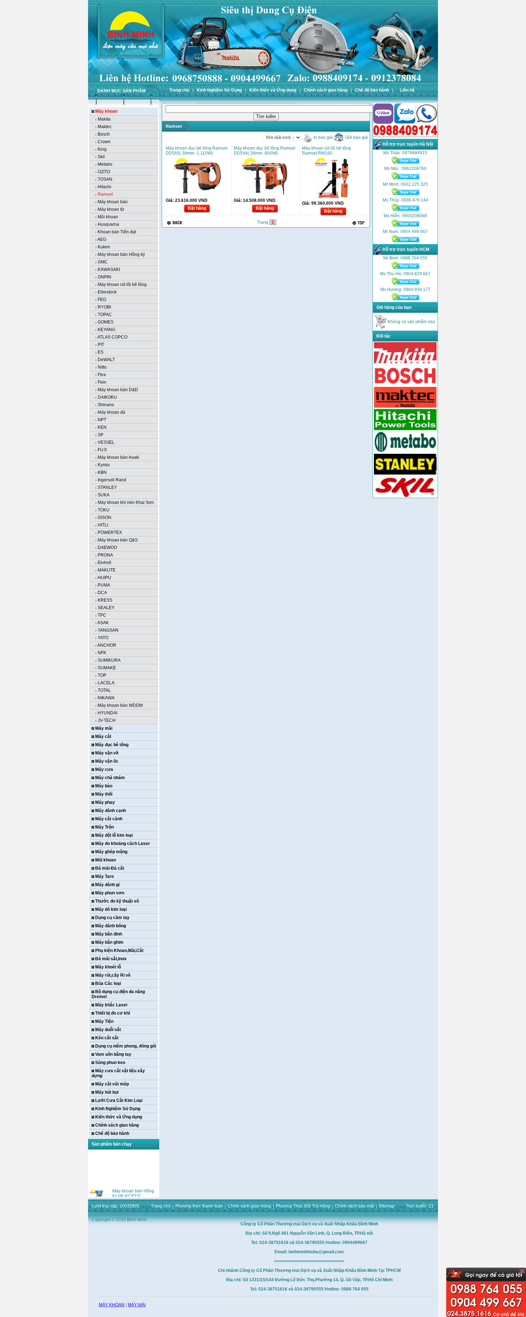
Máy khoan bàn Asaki (118, 457)
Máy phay (105, 802)
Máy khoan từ (111, 209)
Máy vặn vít (106, 752)
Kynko (104, 464)
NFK (102, 652)
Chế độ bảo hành (372, 90)
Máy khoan (106, 111)
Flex (102, 374)
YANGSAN (108, 630)
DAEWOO (107, 547)
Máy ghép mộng (111, 851)
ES (100, 352)
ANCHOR (106, 645)
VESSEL (106, 442)
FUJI (102, 449)
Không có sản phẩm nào (410, 321)
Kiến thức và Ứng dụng (272, 90)
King (102, 149)
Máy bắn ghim (109, 942)
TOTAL (104, 690)
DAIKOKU (107, 397)
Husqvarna (108, 224)
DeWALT (106, 359)
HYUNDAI (107, 712)
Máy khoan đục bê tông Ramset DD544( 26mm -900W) (264, 151)
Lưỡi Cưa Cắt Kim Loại (118, 1100)
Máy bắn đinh (108, 934)
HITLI (103, 525)
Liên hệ (407, 90)
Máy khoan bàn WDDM (120, 705)
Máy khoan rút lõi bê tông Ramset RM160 (326, 151)
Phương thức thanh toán (199, 1206)
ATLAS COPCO (112, 337)
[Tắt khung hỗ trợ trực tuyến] (522, 1270)
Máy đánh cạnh (110, 810)
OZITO (104, 171)
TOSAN (105, 179)
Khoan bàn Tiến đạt (117, 231)
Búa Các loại (108, 983)
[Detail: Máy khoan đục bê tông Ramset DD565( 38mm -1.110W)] (197, 195)
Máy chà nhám (110, 777)
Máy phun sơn (109, 892)
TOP (102, 675)
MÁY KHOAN (112, 1304)
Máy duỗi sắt (108, 1029)
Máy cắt (103, 736)
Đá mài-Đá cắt (109, 868)
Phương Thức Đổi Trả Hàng (303, 1206)
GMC (103, 261)
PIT (101, 344)
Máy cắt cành (108, 818)
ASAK (103, 622)
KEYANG (106, 329)
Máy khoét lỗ (108, 966)
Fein (102, 382)
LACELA (106, 682)
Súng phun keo (110, 1062)
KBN (102, 472)
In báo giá (322, 137)
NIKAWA (106, 697)
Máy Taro (104, 876)
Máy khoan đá (111, 412)
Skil (101, 156)
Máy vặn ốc (106, 761)
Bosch (104, 134)
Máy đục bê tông (111, 744)
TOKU (103, 509)
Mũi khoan (108, 216)
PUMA (104, 585)
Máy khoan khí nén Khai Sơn (126, 502)
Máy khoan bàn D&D (118, 389)
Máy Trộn (104, 827)
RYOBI (104, 307)
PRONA (105, 555)
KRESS (105, 600)
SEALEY (106, 607)
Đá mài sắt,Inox (111, 958)
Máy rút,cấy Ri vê (113, 975)
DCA (102, 592)
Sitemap (387, 1206)
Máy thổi (103, 794)
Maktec (105, 126)
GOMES (105, 322)
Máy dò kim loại (111, 909)
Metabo (105, 164)
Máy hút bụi (106, 1092)
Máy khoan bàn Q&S (118, 540)
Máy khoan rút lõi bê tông (122, 284)
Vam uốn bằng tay (113, 1054)
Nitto (102, 367)
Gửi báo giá (356, 137)
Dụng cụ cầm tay (112, 917)
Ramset (105, 194)
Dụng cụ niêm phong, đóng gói (125, 1046)
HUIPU (104, 577)
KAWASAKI (109, 269)
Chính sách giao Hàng (249, 1206)
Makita (104, 119)
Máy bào (103, 785)
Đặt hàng (197, 208)
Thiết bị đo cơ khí (112, 1013)
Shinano (106, 404)
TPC (102, 615)
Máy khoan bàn (113, 201)
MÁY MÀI (137, 1304)
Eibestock (107, 292)
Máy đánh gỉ (107, 884)
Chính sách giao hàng (325, 90)
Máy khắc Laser (111, 1004)
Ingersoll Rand (112, 479)
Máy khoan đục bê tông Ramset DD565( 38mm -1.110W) (196, 151)
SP (100, 434)
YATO (103, 637)
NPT (102, 419)
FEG (102, 299)
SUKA (103, 494)
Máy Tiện (104, 1021)
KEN (102, 427)
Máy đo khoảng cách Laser (122, 843)
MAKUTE (107, 570)
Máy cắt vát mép (112, 1084)
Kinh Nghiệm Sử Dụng (219, 90)
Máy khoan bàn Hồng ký (121, 254)
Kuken (104, 246)
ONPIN (104, 277)
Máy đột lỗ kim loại (114, 835)
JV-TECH (107, 720)
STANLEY (107, 487)
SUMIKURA (109, 660)
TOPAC (105, 314)
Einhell (104, 562)
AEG (101, 239)
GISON (104, 517)
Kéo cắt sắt (106, 1037)
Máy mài (103, 728)
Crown (104, 141)
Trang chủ (179, 90)
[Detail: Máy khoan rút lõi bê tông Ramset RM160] (333, 198)
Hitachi (104, 186)
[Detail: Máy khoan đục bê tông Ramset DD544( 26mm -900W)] (265, 195)
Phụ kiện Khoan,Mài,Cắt (119, 950)
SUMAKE (107, 667)
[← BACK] (175, 223)
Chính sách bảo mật (354, 1206)
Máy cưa (104, 769)
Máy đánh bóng (110, 925)
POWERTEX (110, 532)
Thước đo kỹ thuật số (117, 901)
